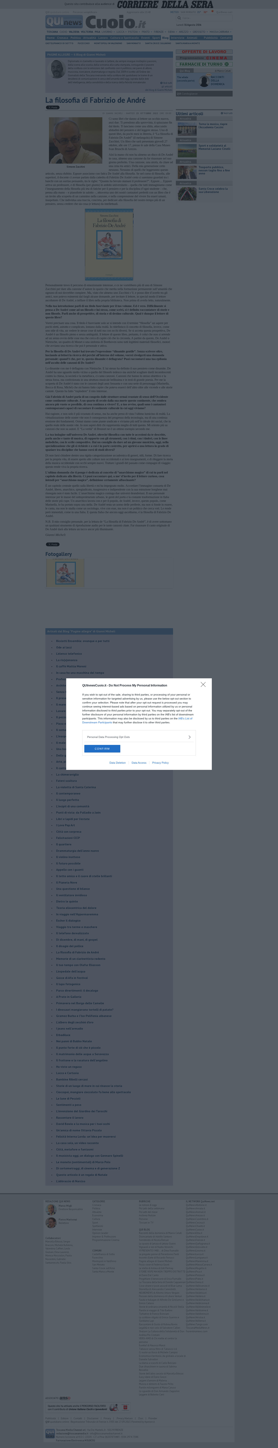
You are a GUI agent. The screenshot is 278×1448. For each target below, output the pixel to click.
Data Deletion (117, 762)
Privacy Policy (160, 762)
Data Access (139, 762)
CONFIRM (102, 748)
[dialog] (139, 724)
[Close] (204, 685)
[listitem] (139, 737)
